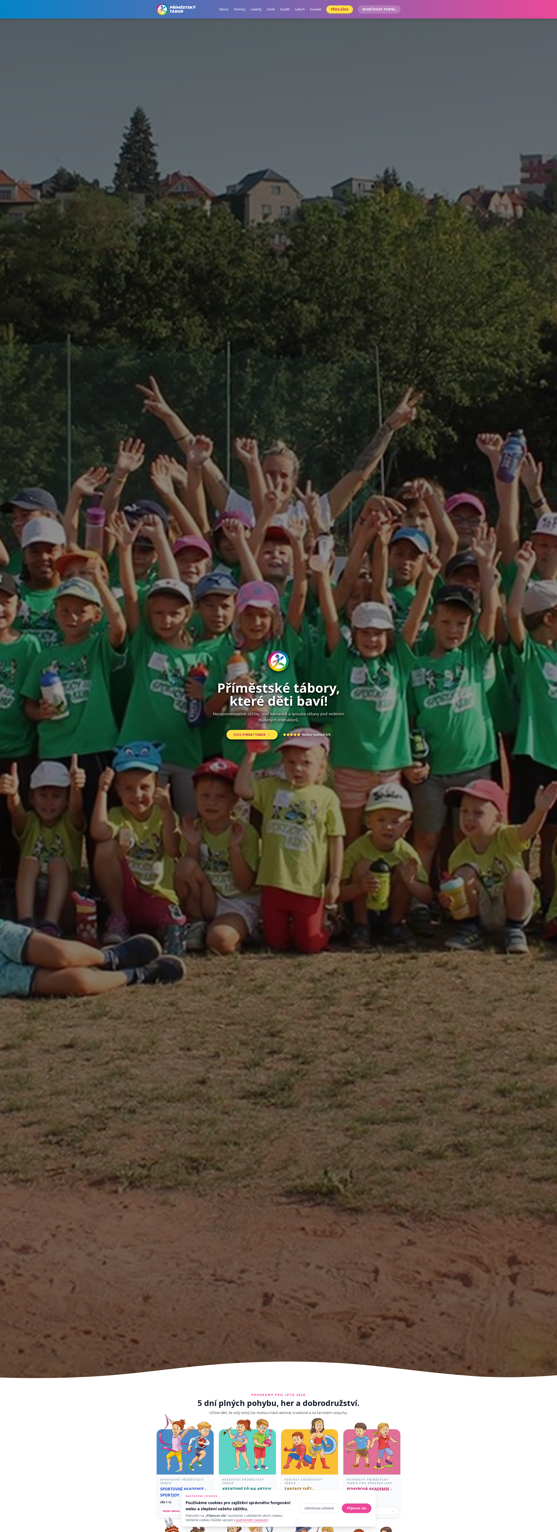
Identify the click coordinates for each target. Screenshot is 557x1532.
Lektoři (300, 9)
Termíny (239, 9)
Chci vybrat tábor (249, 734)
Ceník (271, 9)
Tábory (223, 9)
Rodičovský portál (379, 9)
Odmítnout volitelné (319, 1508)
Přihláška (340, 9)
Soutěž (285, 9)
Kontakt (315, 9)
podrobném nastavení (252, 1520)
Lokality (256, 9)
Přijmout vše (356, 1508)
